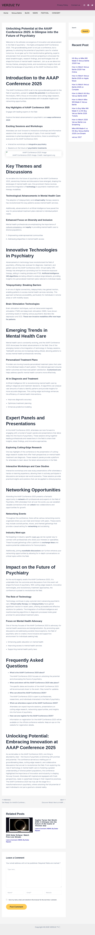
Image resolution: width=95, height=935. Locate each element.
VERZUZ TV (11, 5)
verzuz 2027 (77, 137)
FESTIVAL (45, 13)
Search (74, 27)
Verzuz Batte (17, 13)
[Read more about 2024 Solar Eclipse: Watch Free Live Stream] (19, 825)
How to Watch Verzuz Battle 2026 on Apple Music (80, 78)
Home (6, 13)
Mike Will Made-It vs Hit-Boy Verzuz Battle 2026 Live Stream (80, 130)
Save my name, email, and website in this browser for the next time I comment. (33, 900)
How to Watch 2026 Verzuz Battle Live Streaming (80, 122)
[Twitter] (92, 5)
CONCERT (56, 13)
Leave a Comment (11, 840)
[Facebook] (88, 5)
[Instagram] (84, 5)
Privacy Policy (62, 5)
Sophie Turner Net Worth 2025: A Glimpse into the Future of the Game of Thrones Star (46, 823)
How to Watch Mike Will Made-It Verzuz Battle (79, 102)
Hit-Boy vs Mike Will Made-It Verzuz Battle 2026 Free (80, 60)
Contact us (75, 5)
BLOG (27, 13)
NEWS (35, 13)
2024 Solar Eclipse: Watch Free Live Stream (17, 836)
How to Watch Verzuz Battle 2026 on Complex (80, 87)
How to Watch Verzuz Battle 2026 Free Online (80, 69)
